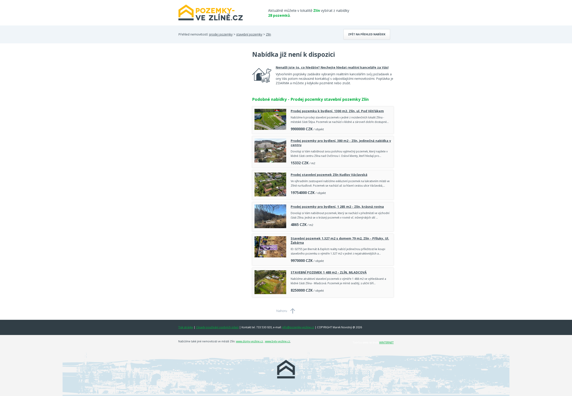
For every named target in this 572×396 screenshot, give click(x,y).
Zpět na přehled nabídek (366, 34)
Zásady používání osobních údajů (217, 327)
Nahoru (281, 311)
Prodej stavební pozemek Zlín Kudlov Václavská (329, 175)
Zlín (268, 34)
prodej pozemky (221, 34)
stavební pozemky (249, 34)
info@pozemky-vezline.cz (298, 327)
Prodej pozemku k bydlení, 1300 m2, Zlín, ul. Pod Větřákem (337, 111)
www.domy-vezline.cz (249, 341)
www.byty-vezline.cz (277, 341)
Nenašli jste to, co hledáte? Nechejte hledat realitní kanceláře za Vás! (332, 67)
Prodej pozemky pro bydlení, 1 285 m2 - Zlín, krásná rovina (337, 206)
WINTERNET (386, 342)
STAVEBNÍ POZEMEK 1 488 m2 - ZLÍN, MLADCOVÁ (329, 272)
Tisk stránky (185, 327)
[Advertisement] (211, 86)
